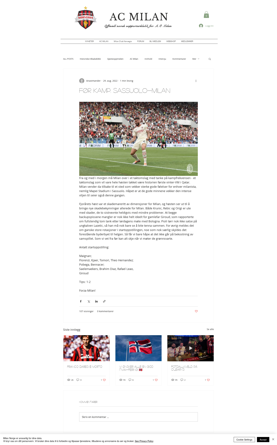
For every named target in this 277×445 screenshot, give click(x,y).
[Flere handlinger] (196, 81)
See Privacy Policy (144, 441)
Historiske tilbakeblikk (90, 58)
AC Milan (134, 58)
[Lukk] (273, 439)
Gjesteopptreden (115, 58)
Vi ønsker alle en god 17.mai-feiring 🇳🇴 (136, 368)
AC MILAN (139, 17)
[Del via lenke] (104, 301)
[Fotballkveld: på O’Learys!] (190, 348)
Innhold (148, 58)
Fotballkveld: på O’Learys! (184, 368)
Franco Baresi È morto (84, 366)
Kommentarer (179, 58)
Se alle (210, 329)
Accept (263, 439)
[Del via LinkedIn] (96, 301)
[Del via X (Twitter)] (88, 301)
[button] (206, 14)
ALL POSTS (68, 58)
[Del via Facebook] (80, 301)
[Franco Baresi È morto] (86, 348)
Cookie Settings (244, 439)
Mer (194, 58)
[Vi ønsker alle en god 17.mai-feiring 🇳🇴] (138, 348)
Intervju (162, 58)
